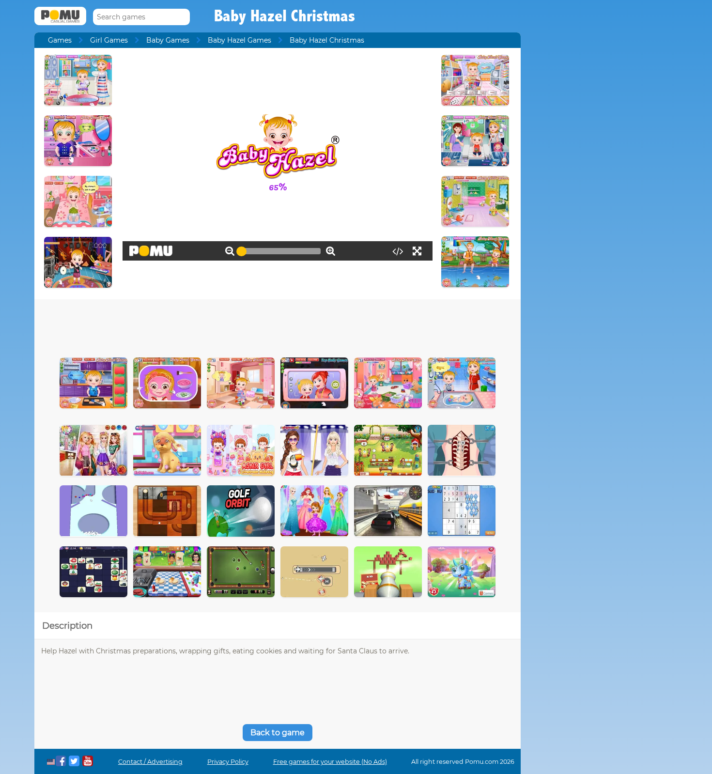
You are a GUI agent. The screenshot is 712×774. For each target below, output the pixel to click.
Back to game (277, 732)
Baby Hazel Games (239, 40)
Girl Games (109, 40)
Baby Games (167, 40)
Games (60, 40)
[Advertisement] (277, 326)
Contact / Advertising (150, 761)
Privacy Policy (227, 761)
